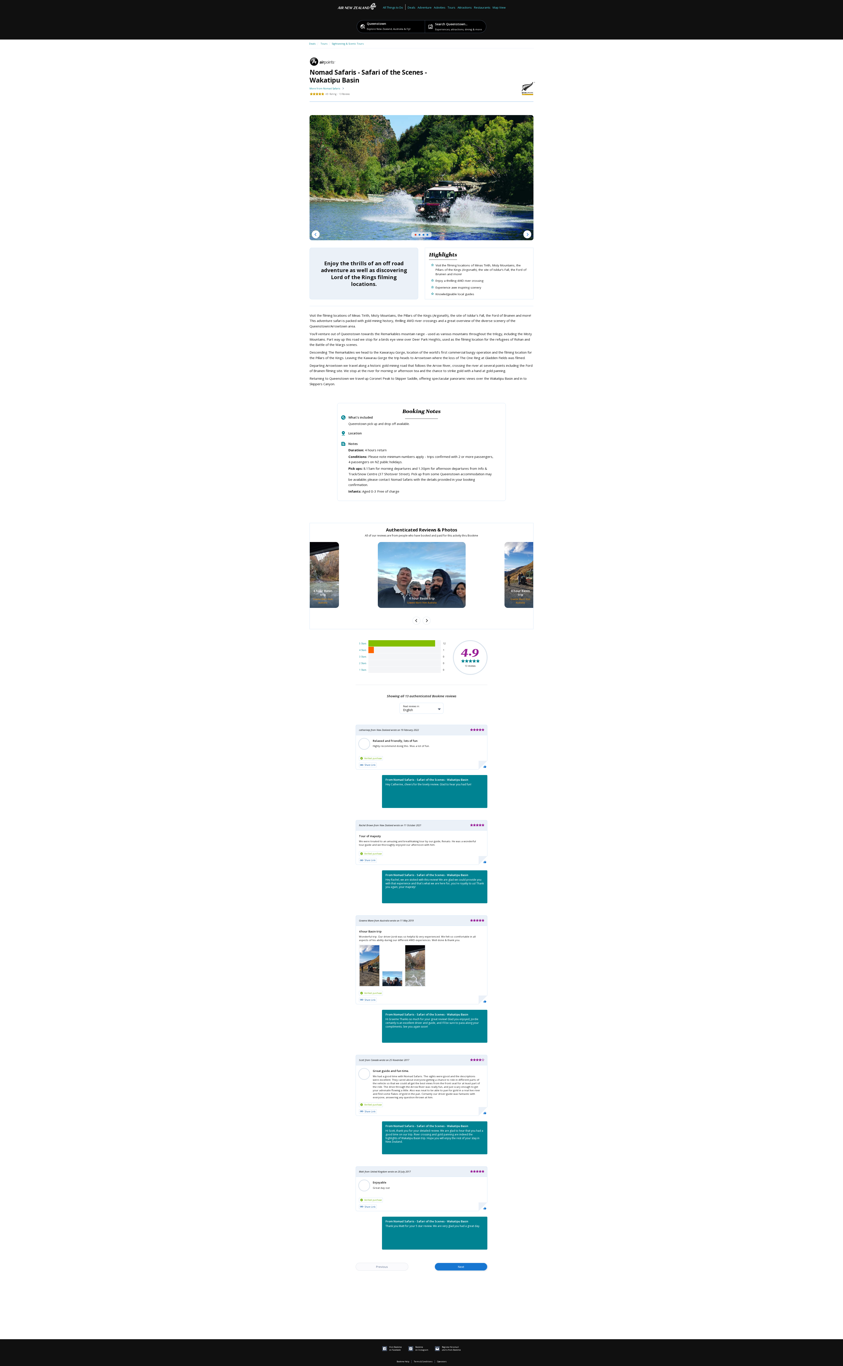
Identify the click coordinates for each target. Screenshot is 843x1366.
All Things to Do (393, 7)
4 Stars (362, 650)
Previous (382, 1267)
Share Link (370, 764)
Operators (442, 1361)
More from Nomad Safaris (325, 88)
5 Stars (362, 643)
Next (461, 1267)
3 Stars (362, 656)
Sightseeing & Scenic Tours (348, 43)
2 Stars (362, 663)
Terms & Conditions (423, 1361)
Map (496, 7)
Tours (324, 43)
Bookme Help (403, 1361)
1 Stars (362, 669)
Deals (411, 7)
